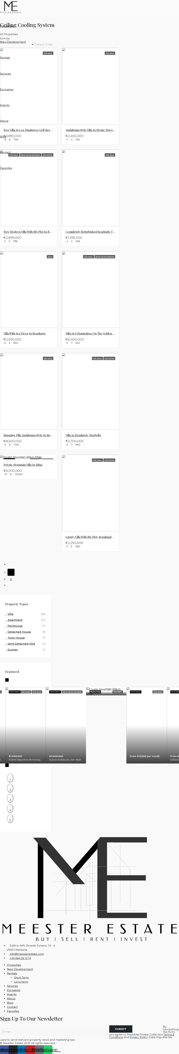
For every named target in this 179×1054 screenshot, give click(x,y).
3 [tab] (10, 800)
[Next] (11, 586)
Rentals (5, 57)
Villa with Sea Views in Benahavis (24, 333)
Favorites (6, 168)
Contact (5, 152)
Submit (121, 1029)
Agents (4, 105)
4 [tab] (10, 810)
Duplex (13, 649)
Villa (10, 614)
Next (7, 765)
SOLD (50, 257)
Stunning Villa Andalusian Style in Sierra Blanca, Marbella (39, 435)
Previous (7, 680)
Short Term (21, 977)
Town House (16, 637)
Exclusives (6, 89)
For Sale (88, 257)
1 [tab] (10, 779)
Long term (21, 981)
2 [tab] (10, 789)
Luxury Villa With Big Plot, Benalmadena (91, 537)
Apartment (15, 620)
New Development (13, 42)
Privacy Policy (139, 1037)
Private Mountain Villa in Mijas (22, 465)
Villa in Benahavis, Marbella (83, 435)
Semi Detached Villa (21, 643)
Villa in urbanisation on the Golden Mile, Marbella (98, 333)
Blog (3, 136)
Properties (7, 26)
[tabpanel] (25, 725)
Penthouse (15, 626)
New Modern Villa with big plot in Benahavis (31, 232)
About (4, 121)
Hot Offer (109, 358)
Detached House (19, 631)
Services (5, 73)
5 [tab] (10, 820)
